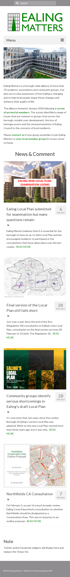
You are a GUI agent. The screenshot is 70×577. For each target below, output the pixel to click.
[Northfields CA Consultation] (35, 466)
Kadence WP (47, 571)
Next (62, 63)
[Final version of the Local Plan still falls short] (35, 278)
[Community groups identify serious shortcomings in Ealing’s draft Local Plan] (35, 368)
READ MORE (23, 246)
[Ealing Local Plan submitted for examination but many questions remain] (35, 182)
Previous (7, 63)
